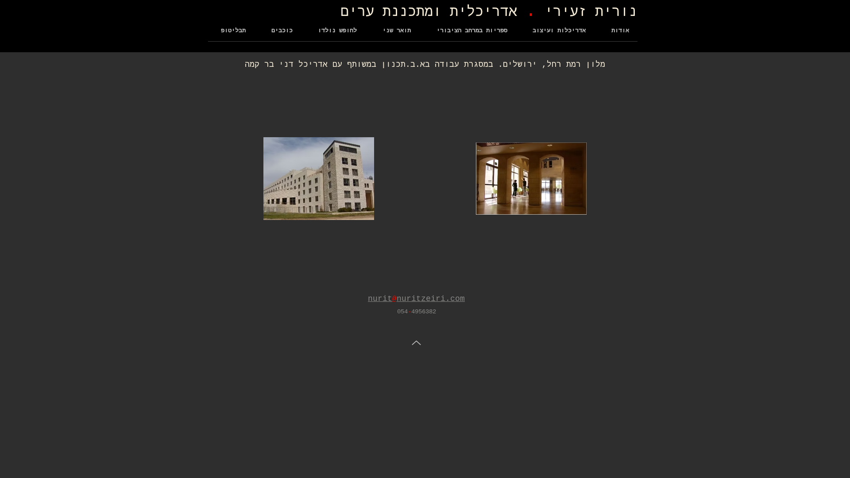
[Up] (416, 342)
